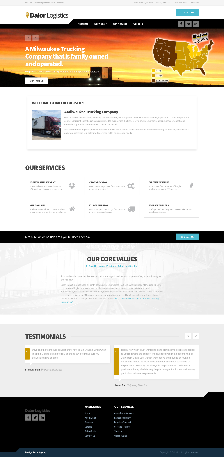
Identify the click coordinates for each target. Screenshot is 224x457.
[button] (28, 38)
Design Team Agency (35, 452)
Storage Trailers (122, 427)
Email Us (195, 3)
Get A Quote (120, 23)
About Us (83, 23)
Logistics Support (122, 422)
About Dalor (90, 418)
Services (99, 23)
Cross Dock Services (124, 413)
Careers (138, 23)
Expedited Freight (122, 418)
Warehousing (120, 436)
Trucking (118, 431)
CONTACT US (187, 12)
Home (87, 413)
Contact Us (187, 237)
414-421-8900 (181, 3)
